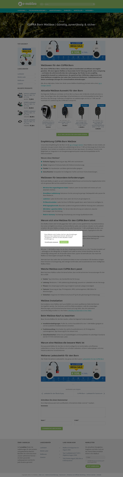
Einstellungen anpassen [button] (51, 242)
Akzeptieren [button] (64, 242)
